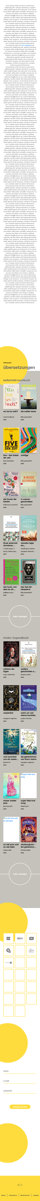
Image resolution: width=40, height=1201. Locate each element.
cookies (36, 1195)
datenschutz (25, 1195)
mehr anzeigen (20, 616)
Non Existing (25, 45)
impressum (13, 1195)
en (21, 1185)
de (18, 1185)
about (3, 1195)
